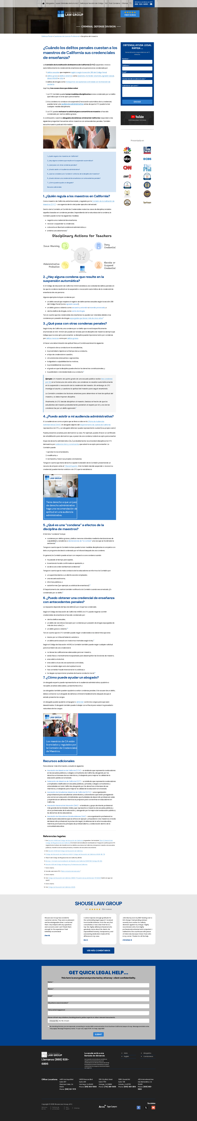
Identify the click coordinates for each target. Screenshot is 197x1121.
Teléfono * (126, 65)
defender (80, 702)
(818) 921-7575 (70, 1089)
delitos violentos (66, 76)
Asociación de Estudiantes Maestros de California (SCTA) (69, 792)
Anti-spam (67, 1108)
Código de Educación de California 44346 (86, 854)
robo (61, 78)
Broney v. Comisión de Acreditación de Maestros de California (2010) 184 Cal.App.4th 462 (74, 861)
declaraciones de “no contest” (80, 541)
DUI (106, 3)
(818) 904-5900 (90, 1087)
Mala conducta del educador (70, 871)
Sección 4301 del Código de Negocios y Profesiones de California (66, 864)
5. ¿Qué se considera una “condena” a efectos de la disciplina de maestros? (73, 174)
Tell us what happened (56, 1010)
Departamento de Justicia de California (95, 425)
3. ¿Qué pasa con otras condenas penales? (62, 165)
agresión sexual (108, 76)
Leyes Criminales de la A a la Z (67, 3)
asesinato (81, 76)
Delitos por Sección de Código (92, 3)
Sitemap (77, 1108)
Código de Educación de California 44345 (61, 887)
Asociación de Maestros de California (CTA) (64, 770)
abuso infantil (52, 78)
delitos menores (52, 338)
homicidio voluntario (93, 76)
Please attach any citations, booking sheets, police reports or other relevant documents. (81, 1017)
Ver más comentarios (98, 950)
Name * (50, 982)
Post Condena (114, 3)
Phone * (51, 989)
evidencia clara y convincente (67, 444)
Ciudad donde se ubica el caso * (134, 79)
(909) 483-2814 (130, 1087)
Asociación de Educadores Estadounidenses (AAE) (66, 816)
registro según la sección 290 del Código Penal (89, 72)
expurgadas (74, 318)
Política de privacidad (55, 1108)
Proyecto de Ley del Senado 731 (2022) (88, 878)
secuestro (76, 307)
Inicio (126, 1053)
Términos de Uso (44, 1108)
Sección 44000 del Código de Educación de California (65, 840)
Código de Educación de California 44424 (59, 854)
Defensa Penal (47, 36)
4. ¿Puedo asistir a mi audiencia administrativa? (63, 169)
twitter (146, 1107)
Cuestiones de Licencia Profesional (66, 36)
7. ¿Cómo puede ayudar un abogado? (60, 183)
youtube (153, 1107)
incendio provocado (97, 307)
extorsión (84, 307)
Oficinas (125, 3)
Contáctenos (148, 1056)
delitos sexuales (53, 72)
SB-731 (103, 854)
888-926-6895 (141, 4)
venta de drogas (78, 311)
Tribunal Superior (71, 466)
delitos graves (52, 76)
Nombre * (125, 59)
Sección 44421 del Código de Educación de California (65, 851)
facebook (138, 1107)
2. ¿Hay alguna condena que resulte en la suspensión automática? (70, 161)
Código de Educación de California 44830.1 (62, 878)
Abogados (50, 3)
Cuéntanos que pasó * (130, 86)
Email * (124, 72)
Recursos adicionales (54, 187)
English (126, 1056)
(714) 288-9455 (110, 1087)
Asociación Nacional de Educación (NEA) (62, 805)
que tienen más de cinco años (91, 318)
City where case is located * (58, 1003)
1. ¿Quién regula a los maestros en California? (62, 156)
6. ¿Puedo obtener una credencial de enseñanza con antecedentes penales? (73, 178)
